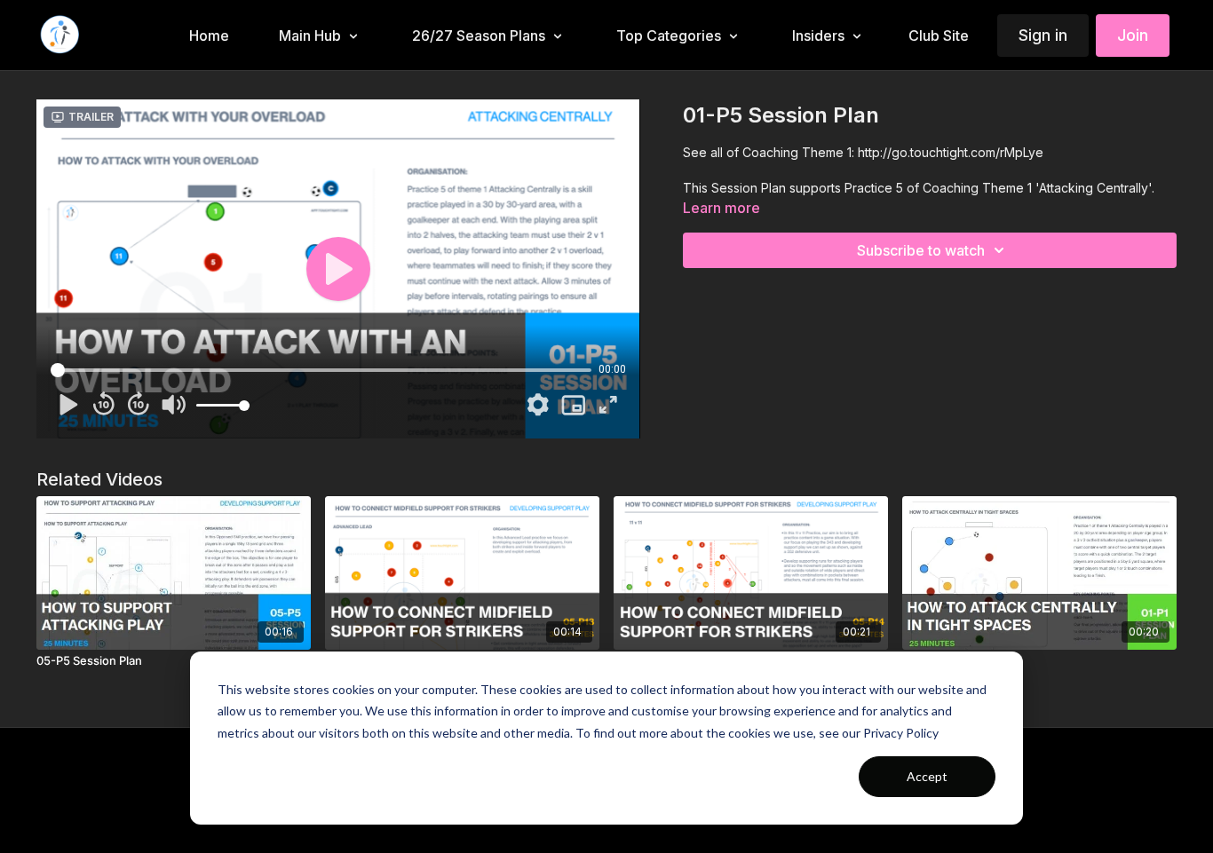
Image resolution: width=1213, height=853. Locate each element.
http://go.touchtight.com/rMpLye (950, 152)
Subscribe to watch (921, 250)
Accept (927, 776)
